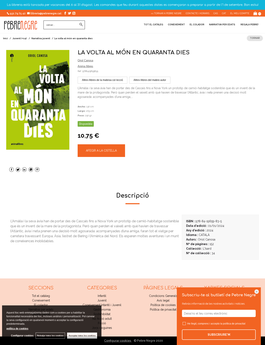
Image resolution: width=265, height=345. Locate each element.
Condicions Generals (163, 296)
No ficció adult (102, 318)
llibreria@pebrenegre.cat (46, 13)
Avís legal (163, 300)
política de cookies (17, 328)
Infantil (102, 296)
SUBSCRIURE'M (219, 334)
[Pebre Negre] (20, 27)
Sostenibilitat (102, 314)
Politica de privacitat (163, 309)
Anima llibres (85, 66)
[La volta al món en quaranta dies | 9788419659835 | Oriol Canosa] (37, 100)
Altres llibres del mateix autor (150, 80)
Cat (224, 13)
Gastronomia (102, 309)
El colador (197, 24)
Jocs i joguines (102, 327)
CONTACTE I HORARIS (197, 13)
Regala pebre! (249, 24)
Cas (215, 13)
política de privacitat (234, 323)
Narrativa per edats (222, 24)
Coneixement (176, 24)
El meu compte (239, 13)
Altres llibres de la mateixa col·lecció (102, 80)
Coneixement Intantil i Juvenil (102, 305)
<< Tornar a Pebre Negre (166, 13)
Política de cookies (163, 305)
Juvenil (102, 300)
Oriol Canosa (85, 60)
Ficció (102, 323)
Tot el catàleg (153, 24)
